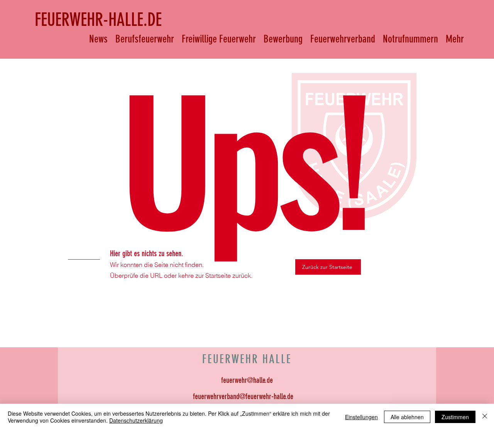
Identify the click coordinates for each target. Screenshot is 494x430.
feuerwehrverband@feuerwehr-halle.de (243, 396)
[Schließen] (484, 417)
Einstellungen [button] (361, 417)
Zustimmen (455, 417)
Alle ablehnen (407, 417)
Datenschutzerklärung (136, 420)
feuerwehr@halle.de (247, 380)
